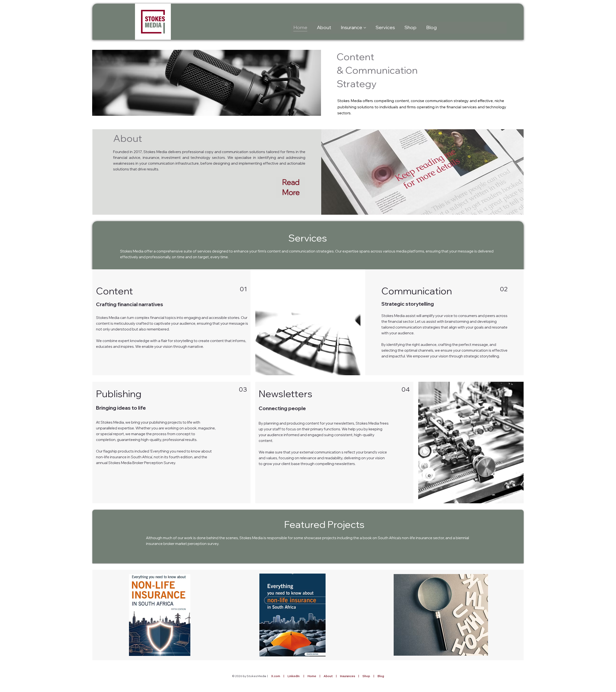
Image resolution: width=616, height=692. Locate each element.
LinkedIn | (298, 676)
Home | (316, 676)
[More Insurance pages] (365, 27)
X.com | (279, 676)
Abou (327, 676)
